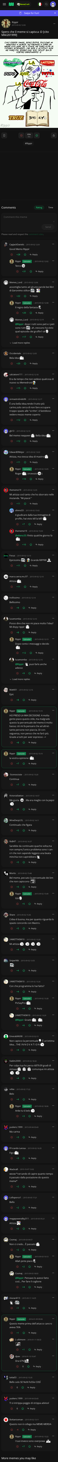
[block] (54, 23)
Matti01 (13, 689)
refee (12, 1089)
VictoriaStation (16, 795)
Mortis (12, 873)
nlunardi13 (15, 1298)
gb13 (12, 430)
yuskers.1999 (16, 1127)
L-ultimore (20, 1339)
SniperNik (14, 960)
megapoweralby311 (19, 1218)
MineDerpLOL (16, 820)
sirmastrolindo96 (18, 399)
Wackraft (14, 1169)
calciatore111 (16, 374)
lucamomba (15, 618)
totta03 (13, 1377)
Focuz (12, 555)
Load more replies (21, 342)
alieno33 (19, 510)
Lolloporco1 (15, 1197)
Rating (39, 207)
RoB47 (12, 841)
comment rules (36, 234)
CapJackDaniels (17, 244)
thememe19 (15, 489)
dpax (18, 1356)
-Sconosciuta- (16, 774)
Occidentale (15, 353)
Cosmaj (13, 1239)
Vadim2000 (15, 1060)
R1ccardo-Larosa (17, 1148)
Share (12, 914)
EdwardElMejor (17, 452)
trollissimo (14, 597)
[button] (46, 4)
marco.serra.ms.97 (18, 576)
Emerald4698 (16, 1036)
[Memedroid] (11, 4)
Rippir (15, 22)
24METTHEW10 (17, 939)
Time (50, 207)
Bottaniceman (16, 1419)
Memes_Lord (16, 282)
